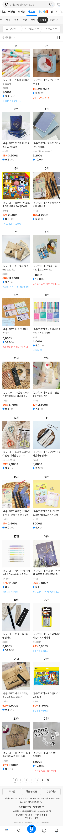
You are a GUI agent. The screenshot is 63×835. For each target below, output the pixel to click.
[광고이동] (51, 4)
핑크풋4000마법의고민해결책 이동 (16, 134)
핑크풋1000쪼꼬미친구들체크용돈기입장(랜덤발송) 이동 (47, 502)
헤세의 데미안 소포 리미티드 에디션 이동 (16, 684)
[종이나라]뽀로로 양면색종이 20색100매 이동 (16, 196)
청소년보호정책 (44, 811)
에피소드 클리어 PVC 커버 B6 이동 (47, 134)
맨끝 (48, 780)
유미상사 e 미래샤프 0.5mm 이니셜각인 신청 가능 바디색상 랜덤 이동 (16, 564)
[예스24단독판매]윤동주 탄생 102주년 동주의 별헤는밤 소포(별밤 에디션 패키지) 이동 (47, 564)
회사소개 (28, 814)
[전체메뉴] (6, 830)
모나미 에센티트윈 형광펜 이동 (16, 73)
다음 (42, 780)
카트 (59, 5)
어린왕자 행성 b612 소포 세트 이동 (16, 259)
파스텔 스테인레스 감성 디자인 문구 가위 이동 (16, 443)
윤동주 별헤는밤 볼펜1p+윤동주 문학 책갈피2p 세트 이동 (16, 502)
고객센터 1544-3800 (12, 798)
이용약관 (16, 811)
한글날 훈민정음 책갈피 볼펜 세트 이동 (47, 443)
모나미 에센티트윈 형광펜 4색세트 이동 (47, 322)
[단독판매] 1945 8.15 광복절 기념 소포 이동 (16, 744)
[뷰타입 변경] (60, 37)
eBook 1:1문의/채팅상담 (30, 802)
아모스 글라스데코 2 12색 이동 (47, 684)
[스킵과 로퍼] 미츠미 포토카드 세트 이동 (47, 257)
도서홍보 (28, 818)
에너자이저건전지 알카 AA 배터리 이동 (47, 625)
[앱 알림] (57, 830)
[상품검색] (19, 830)
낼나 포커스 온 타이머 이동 (47, 71)
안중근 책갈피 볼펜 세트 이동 (16, 625)
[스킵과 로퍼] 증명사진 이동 (47, 744)
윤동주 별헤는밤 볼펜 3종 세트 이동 (47, 194)
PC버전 (19, 814)
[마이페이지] (44, 830)
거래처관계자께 (40, 814)
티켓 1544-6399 (32, 798)
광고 (36, 818)
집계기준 (6, 37)
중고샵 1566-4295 (51, 798)
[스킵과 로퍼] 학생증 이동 (16, 321)
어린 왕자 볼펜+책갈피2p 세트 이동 (47, 384)
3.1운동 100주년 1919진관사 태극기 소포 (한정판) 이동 (16, 384)
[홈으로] (31, 830)
